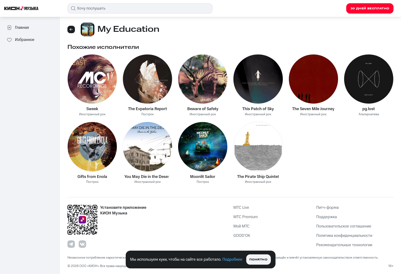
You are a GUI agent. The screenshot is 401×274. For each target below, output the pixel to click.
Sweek (92, 109)
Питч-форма (327, 207)
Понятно (258, 260)
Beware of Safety (202, 109)
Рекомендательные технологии (344, 245)
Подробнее (232, 259)
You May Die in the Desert (147, 176)
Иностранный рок (92, 114)
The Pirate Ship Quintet (258, 176)
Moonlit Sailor (202, 176)
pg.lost (368, 109)
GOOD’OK (241, 235)
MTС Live (241, 207)
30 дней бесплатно (369, 9)
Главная (22, 27)
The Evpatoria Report (147, 109)
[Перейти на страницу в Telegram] (71, 244)
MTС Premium (245, 217)
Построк (147, 114)
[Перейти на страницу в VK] (82, 244)
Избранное (24, 40)
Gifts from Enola (92, 176)
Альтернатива (369, 114)
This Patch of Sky (258, 109)
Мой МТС (241, 226)
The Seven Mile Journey (313, 109)
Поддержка (326, 217)
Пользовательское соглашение (343, 226)
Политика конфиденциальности (344, 235)
